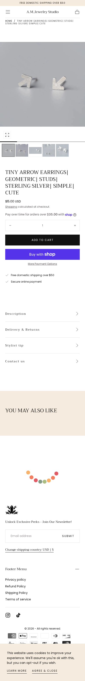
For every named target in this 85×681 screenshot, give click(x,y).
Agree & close (45, 671)
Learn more (17, 671)
